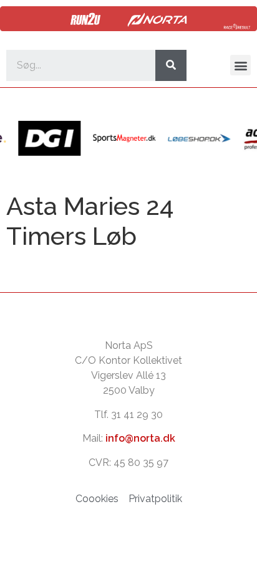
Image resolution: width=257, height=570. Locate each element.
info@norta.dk (140, 438)
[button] (240, 65)
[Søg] (171, 65)
